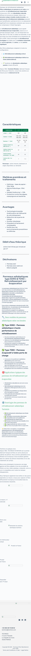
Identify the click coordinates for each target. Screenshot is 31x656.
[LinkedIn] (25, 620)
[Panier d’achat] (21, 2)
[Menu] (28, 2)
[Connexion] (25, 2)
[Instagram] (19, 620)
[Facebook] (22, 620)
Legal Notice (24, 650)
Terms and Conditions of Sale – (12, 650)
